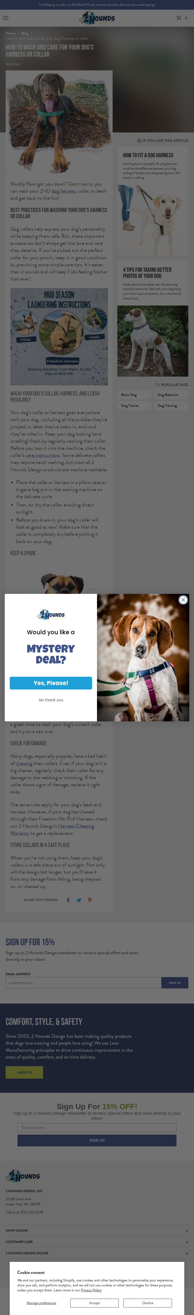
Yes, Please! (51, 683)
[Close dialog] (183, 600)
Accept (94, 1303)
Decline (147, 1303)
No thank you (51, 700)
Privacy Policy (91, 1290)
